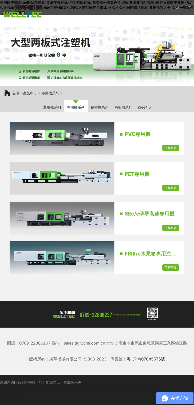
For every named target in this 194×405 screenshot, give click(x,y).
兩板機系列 (123, 107)
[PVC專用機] (62, 138)
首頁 (16, 93)
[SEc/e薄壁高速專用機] (62, 218)
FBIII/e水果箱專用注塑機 (153, 254)
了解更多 (171, 148)
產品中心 (30, 93)
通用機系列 (52, 107)
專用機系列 (50, 93)
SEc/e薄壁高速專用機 (150, 214)
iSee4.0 (144, 107)
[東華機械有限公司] (23, 11)
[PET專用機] (62, 178)
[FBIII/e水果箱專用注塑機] (62, 257)
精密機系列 (99, 107)
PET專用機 (137, 174)
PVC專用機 (138, 134)
